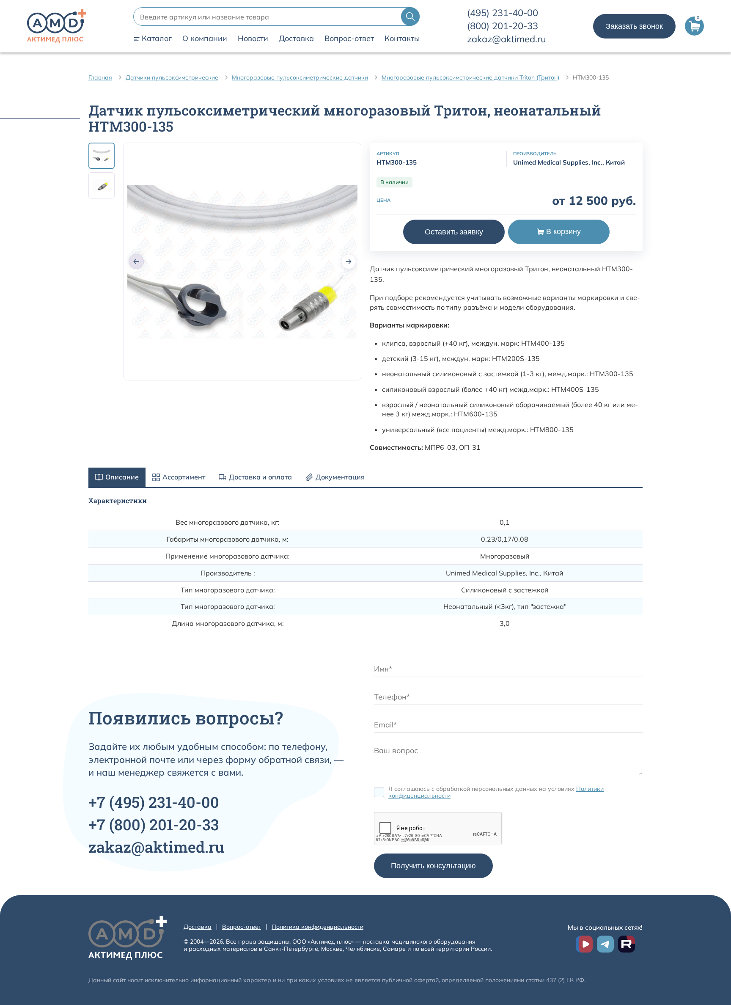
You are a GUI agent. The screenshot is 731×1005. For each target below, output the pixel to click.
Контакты (402, 38)
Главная (100, 77)
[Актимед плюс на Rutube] (626, 944)
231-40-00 (502, 13)
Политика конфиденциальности (317, 927)
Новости (253, 38)
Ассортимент (183, 477)
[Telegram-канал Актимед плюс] (605, 944)
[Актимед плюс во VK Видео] (584, 944)
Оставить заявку (454, 232)
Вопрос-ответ (349, 38)
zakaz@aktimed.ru (506, 39)
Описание (122, 477)
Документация (340, 477)
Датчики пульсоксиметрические (172, 77)
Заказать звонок (634, 26)
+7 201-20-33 (153, 824)
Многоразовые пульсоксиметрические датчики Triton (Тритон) (470, 77)
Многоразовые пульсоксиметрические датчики (300, 77)
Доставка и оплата (260, 477)
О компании (204, 38)
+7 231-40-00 (153, 802)
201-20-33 (502, 26)
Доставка (296, 38)
